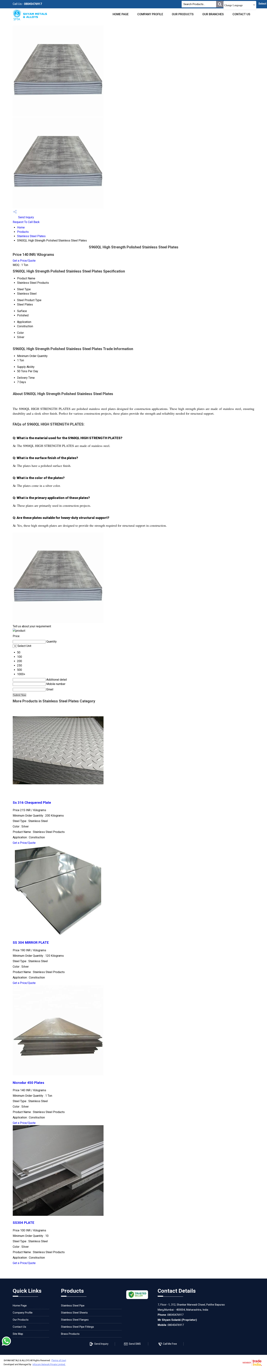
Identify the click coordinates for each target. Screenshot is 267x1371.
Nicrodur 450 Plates (28, 1083)
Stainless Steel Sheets (74, 1312)
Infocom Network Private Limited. (49, 1364)
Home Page (121, 14)
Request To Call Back (26, 222)
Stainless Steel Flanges (75, 1319)
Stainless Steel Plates (31, 236)
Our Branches (213, 14)
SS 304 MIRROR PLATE (31, 943)
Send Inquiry (25, 217)
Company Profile (150, 14)
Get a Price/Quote (24, 260)
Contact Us (241, 14)
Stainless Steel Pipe (72, 1305)
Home (21, 227)
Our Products (183, 14)
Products (23, 232)
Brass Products (70, 1333)
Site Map (18, 1333)
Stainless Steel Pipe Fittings (77, 1326)
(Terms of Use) (58, 1360)
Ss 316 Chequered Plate (32, 803)
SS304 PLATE (23, 1223)
